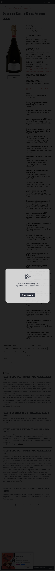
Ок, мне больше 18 (27, 295)
